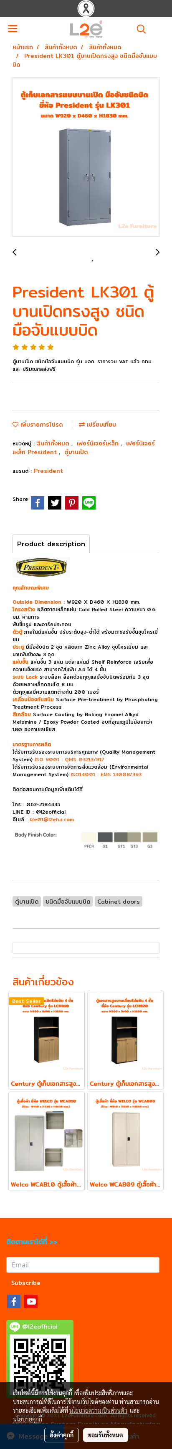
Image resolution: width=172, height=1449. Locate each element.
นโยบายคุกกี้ (27, 1419)
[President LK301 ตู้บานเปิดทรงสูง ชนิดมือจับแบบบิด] (86, 157)
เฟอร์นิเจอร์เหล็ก (99, 443)
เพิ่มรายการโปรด (40, 424)
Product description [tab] (51, 544)
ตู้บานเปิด (76, 452)
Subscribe (25, 1282)
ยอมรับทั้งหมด (105, 1435)
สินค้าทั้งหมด (54, 443)
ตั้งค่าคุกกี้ (61, 1435)
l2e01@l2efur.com (52, 819)
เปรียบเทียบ (100, 424)
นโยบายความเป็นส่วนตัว (98, 1410)
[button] (138, 29)
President (48, 470)
